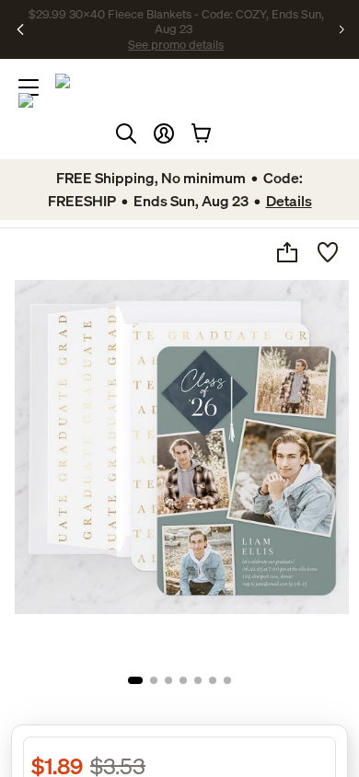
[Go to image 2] (153, 680)
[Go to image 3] (168, 680)
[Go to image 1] (135, 680)
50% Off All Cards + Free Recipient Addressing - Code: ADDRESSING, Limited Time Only (177, 29)
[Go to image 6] (212, 680)
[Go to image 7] (227, 680)
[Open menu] (28, 87)
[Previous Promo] (22, 29)
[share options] (287, 252)
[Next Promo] (341, 29)
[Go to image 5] (198, 680)
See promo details (267, 37)
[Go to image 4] (183, 680)
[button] (164, 133)
